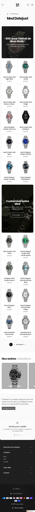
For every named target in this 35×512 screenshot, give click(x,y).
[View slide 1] (14, 435)
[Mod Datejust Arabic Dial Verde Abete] (25, 241)
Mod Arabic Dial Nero (9, 153)
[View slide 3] (19, 435)
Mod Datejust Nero (9, 306)
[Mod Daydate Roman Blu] (9, 322)
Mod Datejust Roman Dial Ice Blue (25, 280)
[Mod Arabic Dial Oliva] (9, 241)
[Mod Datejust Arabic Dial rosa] (9, 117)
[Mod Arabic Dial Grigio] (25, 92)
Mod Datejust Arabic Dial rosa (9, 128)
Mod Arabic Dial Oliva (9, 252)
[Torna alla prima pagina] (7, 14)
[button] (30, 511)
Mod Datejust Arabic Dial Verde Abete (26, 253)
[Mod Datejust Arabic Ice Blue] (9, 167)
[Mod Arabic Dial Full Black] (25, 117)
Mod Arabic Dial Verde (26, 78)
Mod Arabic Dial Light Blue (9, 78)
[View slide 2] (16, 435)
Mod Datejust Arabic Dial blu (25, 153)
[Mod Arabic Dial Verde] (25, 67)
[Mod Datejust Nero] (9, 295)
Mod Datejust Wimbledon (26, 178)
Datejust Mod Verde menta (9, 279)
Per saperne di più (8, 408)
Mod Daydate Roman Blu (9, 333)
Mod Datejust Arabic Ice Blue (9, 178)
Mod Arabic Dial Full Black (26, 128)
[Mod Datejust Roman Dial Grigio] (25, 295)
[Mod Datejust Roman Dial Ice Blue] (25, 268)
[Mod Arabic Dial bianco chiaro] (9, 92)
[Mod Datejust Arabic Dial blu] (25, 142)
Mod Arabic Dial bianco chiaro (9, 103)
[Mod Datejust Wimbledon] (25, 167)
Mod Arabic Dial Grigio (26, 103)
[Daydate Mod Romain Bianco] (25, 322)
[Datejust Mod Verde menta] (9, 268)
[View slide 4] (21, 435)
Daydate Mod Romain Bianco (25, 333)
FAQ (4, 459)
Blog (4, 456)
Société (5, 462)
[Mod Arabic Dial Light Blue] (9, 67)
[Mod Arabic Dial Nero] (9, 142)
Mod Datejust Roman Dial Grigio (26, 307)
